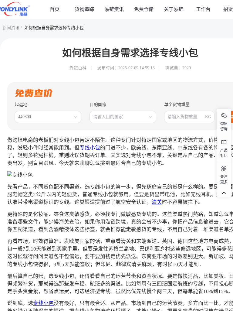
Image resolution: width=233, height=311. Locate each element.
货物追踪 (84, 9)
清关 (157, 202)
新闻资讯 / (12, 28)
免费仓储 (144, 9)
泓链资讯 (114, 9)
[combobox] (45, 117)
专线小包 (89, 148)
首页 (54, 9)
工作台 (203, 9)
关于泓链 (173, 9)
